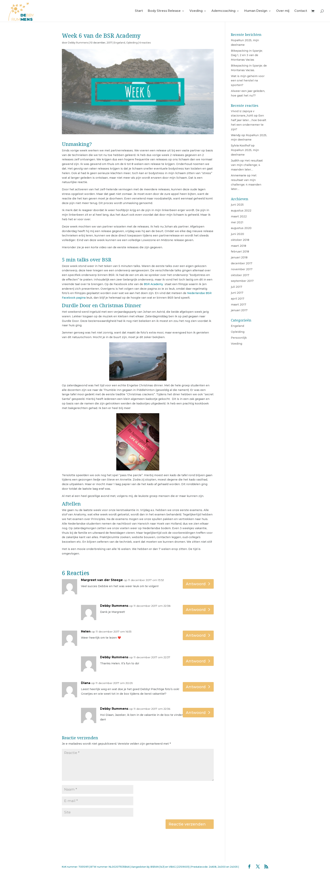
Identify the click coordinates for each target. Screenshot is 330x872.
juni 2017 (237, 292)
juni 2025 (237, 204)
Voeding (196, 11)
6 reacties (145, 42)
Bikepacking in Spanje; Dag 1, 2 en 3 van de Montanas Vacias (247, 55)
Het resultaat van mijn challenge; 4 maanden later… (247, 165)
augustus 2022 (241, 210)
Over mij (282, 11)
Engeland (119, 42)
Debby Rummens (78, 42)
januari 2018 (239, 257)
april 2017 (237, 298)
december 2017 (241, 263)
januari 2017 (239, 310)
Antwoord (196, 584)
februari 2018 (240, 251)
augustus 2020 (241, 228)
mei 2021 (237, 222)
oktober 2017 (240, 275)
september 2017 (242, 281)
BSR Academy (153, 284)
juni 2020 (237, 234)
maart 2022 (239, 216)
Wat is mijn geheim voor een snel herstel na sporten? (247, 80)
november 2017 (241, 269)
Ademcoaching (223, 11)
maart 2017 (238, 304)
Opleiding (132, 42)
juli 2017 (236, 287)
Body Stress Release (164, 11)
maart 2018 (238, 246)
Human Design (255, 11)
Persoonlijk (239, 337)
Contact (300, 11)
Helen (86, 631)
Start (139, 11)
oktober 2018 (240, 240)
